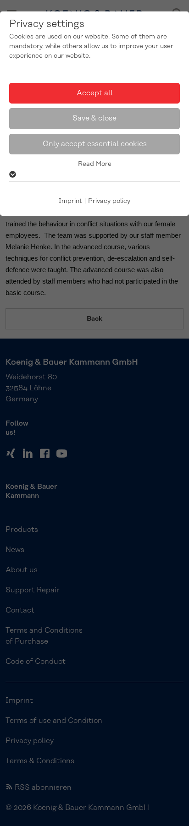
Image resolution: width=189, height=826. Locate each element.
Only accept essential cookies (95, 144)
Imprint (70, 201)
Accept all (95, 93)
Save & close (94, 118)
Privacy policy (109, 201)
